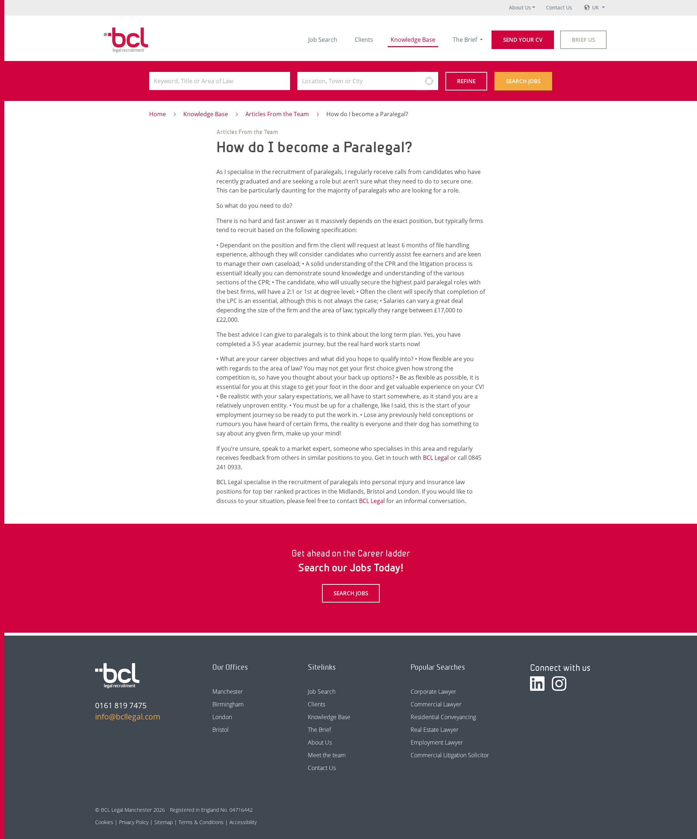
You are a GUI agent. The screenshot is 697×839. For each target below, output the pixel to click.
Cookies (104, 822)
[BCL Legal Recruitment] (117, 675)
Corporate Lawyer (433, 692)
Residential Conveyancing (443, 717)
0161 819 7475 (121, 705)
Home (157, 114)
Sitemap (163, 822)
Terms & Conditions (201, 822)
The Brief (465, 40)
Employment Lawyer (437, 742)
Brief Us (583, 39)
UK (596, 7)
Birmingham (228, 704)
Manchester (227, 692)
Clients (364, 40)
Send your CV (522, 39)
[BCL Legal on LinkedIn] (537, 683)
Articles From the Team (277, 114)
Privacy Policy (133, 822)
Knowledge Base (413, 40)
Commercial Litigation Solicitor (450, 755)
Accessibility (243, 822)
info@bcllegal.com (127, 717)
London (222, 717)
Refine (466, 81)
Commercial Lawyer (436, 704)
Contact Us (559, 7)
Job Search (322, 40)
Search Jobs (523, 81)
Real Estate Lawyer (434, 730)
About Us (520, 7)
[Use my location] (429, 81)
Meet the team (327, 755)
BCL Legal (436, 458)
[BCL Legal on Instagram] (559, 683)
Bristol (220, 730)
